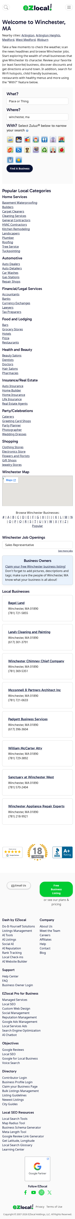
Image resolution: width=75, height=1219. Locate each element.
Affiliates (46, 939)
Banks (6, 299)
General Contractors (16, 220)
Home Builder (11, 390)
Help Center (10, 976)
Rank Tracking (12, 953)
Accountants (10, 294)
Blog (43, 953)
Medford (8, 40)
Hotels (6, 334)
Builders (7, 207)
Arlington (27, 35)
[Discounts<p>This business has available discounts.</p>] (10, 149)
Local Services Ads (14, 1026)
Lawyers (7, 307)
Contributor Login (14, 1078)
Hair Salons (10, 369)
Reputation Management (19, 1017)
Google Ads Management (19, 1022)
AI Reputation (11, 948)
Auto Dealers (11, 264)
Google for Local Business (20, 1058)
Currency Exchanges (16, 303)
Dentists (8, 360)
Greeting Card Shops (16, 421)
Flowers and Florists (16, 456)
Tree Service (10, 247)
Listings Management (17, 931)
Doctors (7, 364)
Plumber (8, 238)
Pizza (5, 338)
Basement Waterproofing (19, 203)
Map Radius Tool (13, 1123)
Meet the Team (50, 931)
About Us (46, 926)
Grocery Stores (12, 329)
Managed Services (14, 1000)
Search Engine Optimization (21, 1030)
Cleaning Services (14, 216)
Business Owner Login (17, 985)
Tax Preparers (11, 312)
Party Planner (11, 425)
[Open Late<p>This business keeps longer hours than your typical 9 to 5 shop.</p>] (18, 139)
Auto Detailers (12, 268)
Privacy (40, 1206)
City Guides (10, 1104)
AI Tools (7, 935)
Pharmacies (10, 373)
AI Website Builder (14, 961)
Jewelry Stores (12, 465)
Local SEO (9, 1004)
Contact (45, 948)
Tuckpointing (11, 251)
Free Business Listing (56, 889)
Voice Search (11, 1063)
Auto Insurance (12, 386)
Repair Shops (11, 281)
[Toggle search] (6, 7)
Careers (45, 935)
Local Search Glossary (17, 1145)
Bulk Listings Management (20, 1091)
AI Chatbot (9, 1035)
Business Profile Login (17, 1082)
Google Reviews (13, 1050)
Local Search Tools (14, 1119)
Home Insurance (13, 395)
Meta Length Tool (14, 1132)
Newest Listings (13, 1100)
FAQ (5, 981)
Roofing (7, 242)
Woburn (42, 40)
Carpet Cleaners (13, 211)
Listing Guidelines (14, 1095)
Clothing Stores (12, 447)
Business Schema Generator (21, 1127)
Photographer (12, 430)
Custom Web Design (16, 1008)
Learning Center (13, 1149)
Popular (37, 526)
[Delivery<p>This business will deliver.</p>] (61, 139)
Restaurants (10, 342)
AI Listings (9, 939)
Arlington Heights (48, 35)
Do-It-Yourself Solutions (18, 926)
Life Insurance (12, 399)
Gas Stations (10, 277)
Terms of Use (54, 1206)
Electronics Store (13, 452)
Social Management (15, 1013)
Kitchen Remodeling (16, 229)
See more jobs (65, 550)
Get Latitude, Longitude (18, 1141)
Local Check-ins (12, 957)
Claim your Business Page (20, 1086)
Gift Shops (9, 460)
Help (43, 944)
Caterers (8, 417)
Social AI (8, 944)
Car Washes (10, 273)
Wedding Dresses (14, 434)
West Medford (26, 40)
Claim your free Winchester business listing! (35, 566)
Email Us (20, 885)
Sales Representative (19, 545)
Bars (5, 325)
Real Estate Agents (15, 404)
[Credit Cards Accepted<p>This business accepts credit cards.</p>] (27, 139)
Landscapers (11, 233)
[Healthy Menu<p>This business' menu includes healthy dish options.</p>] (61, 149)
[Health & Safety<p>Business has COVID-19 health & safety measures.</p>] (10, 160)
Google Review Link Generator (23, 1136)
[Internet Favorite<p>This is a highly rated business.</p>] (18, 160)
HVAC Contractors (14, 225)
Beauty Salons (11, 355)
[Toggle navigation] (69, 7)
